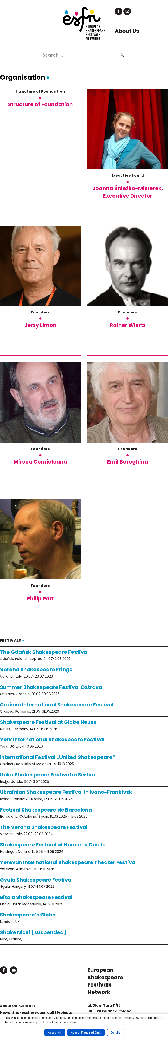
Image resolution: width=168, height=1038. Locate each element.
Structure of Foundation (40, 91)
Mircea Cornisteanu (40, 461)
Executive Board (127, 175)
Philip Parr (40, 598)
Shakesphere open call (33, 1012)
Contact (27, 1005)
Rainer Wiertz (128, 325)
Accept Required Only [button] (86, 1032)
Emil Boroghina (127, 461)
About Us (8, 1005)
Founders (40, 312)
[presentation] (127, 129)
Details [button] (115, 1032)
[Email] (127, 11)
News (5, 1012)
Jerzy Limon (40, 325)
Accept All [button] (54, 1032)
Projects (64, 1012)
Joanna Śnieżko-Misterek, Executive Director (127, 192)
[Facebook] (118, 11)
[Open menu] (4, 24)
